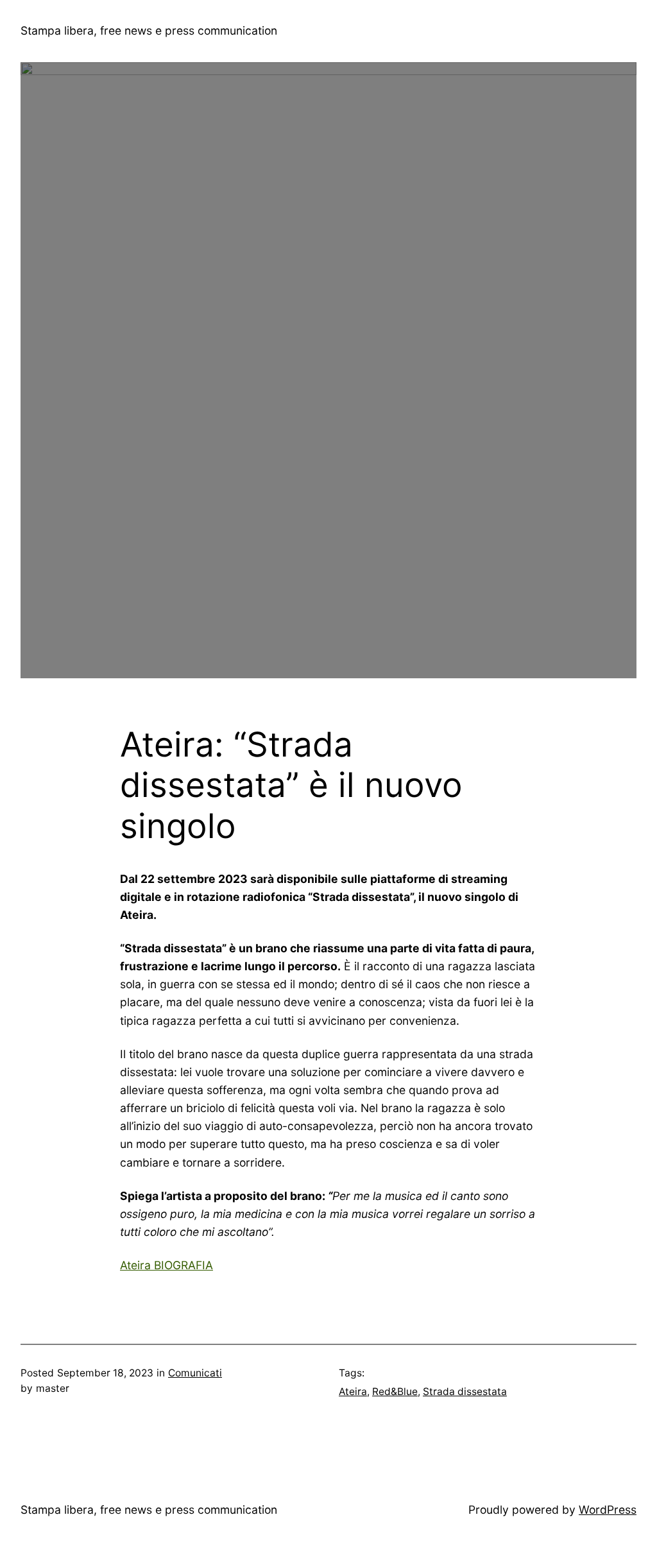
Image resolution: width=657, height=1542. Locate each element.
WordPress (607, 1509)
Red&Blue (395, 1391)
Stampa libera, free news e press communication (149, 30)
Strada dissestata (465, 1391)
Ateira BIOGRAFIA (166, 1265)
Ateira (353, 1391)
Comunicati (195, 1373)
